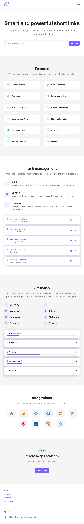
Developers (9, 501)
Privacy (7, 498)
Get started (42, 471)
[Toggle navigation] (78, 4)
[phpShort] (6, 4)
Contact (7, 491)
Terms (7, 494)
